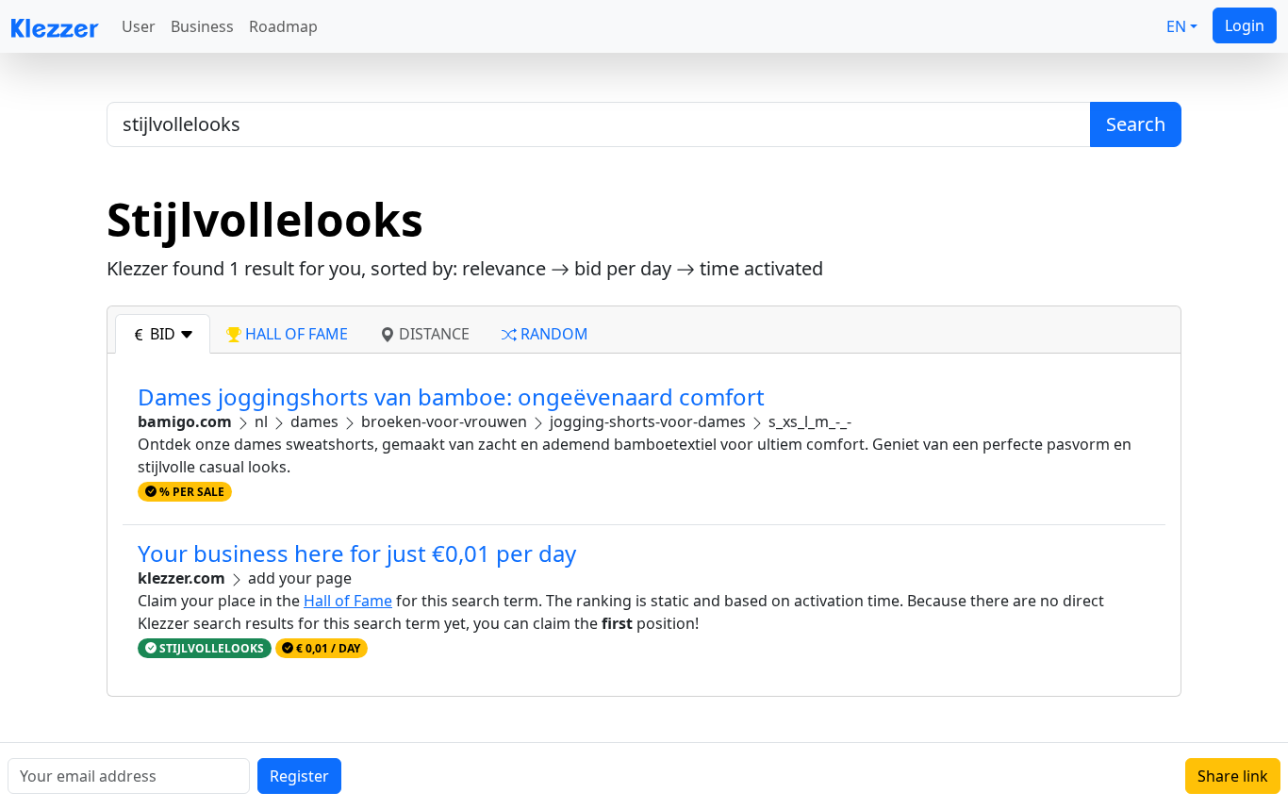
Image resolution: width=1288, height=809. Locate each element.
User (139, 26)
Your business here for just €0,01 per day (357, 553)
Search (1135, 124)
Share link (1232, 776)
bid (162, 333)
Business (202, 26)
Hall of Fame (348, 600)
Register (299, 776)
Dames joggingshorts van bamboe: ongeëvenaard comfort (451, 396)
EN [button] (1176, 26)
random (552, 333)
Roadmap (283, 26)
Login (1244, 25)
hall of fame (294, 333)
